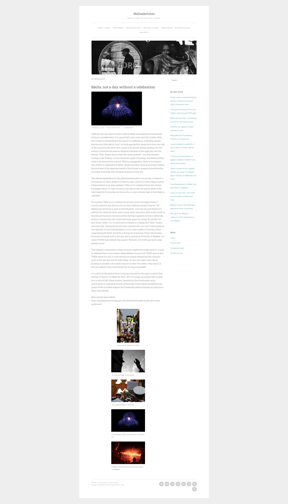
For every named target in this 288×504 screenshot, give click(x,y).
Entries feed (175, 243)
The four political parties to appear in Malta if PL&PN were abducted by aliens (182, 159)
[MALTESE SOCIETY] (177, 484)
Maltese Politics (182, 28)
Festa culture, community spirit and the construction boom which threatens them (183, 100)
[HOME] (161, 484)
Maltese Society (133, 28)
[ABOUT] (166, 484)
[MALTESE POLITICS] (194, 484)
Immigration (166, 28)
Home (100, 28)
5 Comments (128, 128)
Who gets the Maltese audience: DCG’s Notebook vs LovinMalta (182, 217)
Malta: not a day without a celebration (123, 87)
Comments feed (177, 248)
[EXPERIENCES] (172, 484)
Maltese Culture (151, 28)
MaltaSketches (114, 128)
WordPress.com (117, 485)
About (107, 28)
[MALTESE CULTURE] (183, 484)
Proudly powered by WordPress (105, 483)
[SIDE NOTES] (194, 489)
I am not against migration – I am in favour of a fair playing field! (182, 147)
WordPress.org (176, 253)
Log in (173, 238)
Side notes (144, 32)
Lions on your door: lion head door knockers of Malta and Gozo (182, 196)
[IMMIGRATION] (188, 484)
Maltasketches (144, 14)
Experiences (118, 28)
